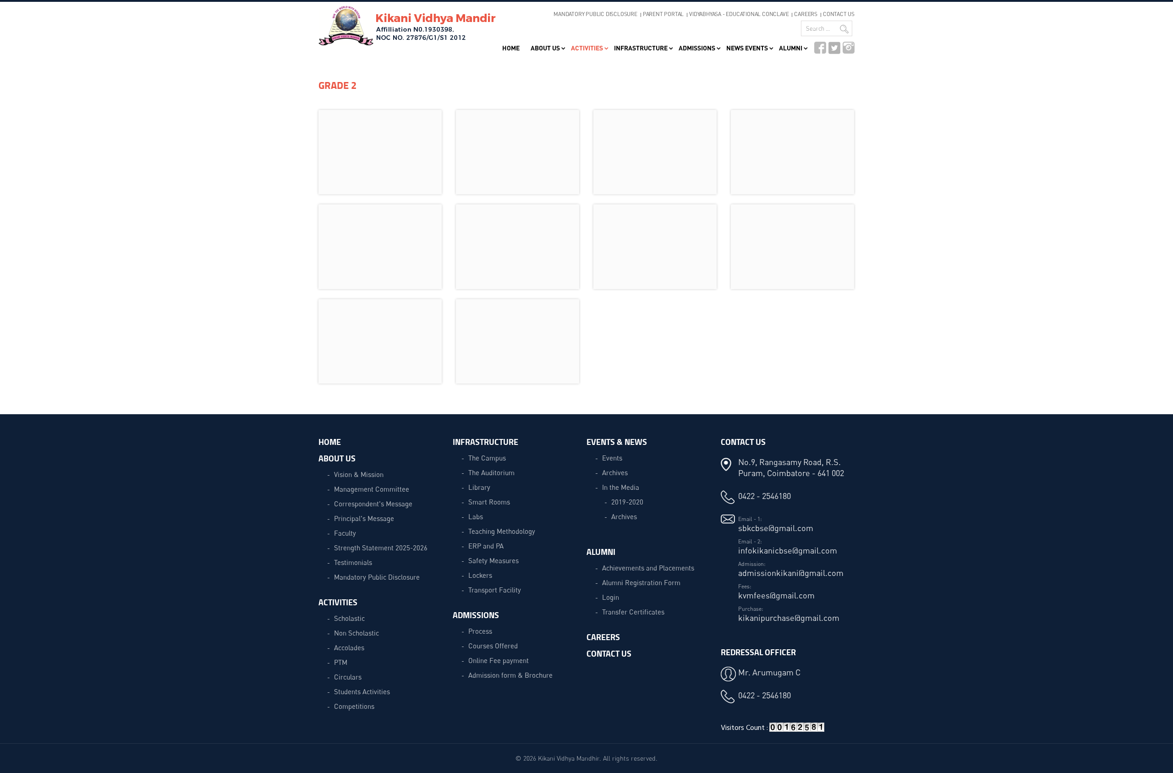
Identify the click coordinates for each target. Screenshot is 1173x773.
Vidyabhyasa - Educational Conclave (739, 14)
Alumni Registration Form (641, 582)
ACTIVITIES (337, 602)
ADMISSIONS (476, 615)
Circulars (348, 677)
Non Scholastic (356, 633)
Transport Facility (494, 590)
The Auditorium (491, 472)
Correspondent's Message (373, 503)
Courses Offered (493, 645)
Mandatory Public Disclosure (595, 14)
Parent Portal (663, 14)
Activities (587, 48)
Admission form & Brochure (510, 675)
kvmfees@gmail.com (776, 595)
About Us (545, 48)
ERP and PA (486, 546)
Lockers (480, 575)
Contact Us (839, 14)
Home (511, 48)
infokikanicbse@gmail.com (787, 550)
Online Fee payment (498, 660)
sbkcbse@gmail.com (775, 528)
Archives (615, 472)
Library (479, 487)
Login (610, 597)
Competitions (354, 706)
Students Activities (362, 691)
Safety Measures (493, 560)
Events (612, 458)
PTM (340, 662)
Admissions (697, 48)
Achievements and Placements (648, 568)
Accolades (349, 647)
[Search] (844, 29)
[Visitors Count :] (796, 730)
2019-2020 (627, 502)
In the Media (620, 487)
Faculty (345, 533)
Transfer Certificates (633, 612)
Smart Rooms (489, 502)
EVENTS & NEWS (616, 442)
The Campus (487, 458)
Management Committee (371, 489)
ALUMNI (600, 552)
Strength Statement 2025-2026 (381, 547)
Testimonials (353, 562)
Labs (475, 516)
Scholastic (349, 618)
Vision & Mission (359, 474)
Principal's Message (364, 518)
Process (480, 631)
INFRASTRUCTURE (485, 442)
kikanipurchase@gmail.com (788, 618)
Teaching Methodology (501, 531)
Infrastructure (641, 48)
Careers (805, 14)
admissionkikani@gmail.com (791, 573)
